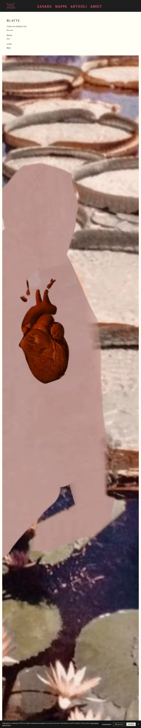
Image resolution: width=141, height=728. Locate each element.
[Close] (138, 724)
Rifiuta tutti (119, 724)
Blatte (9, 48)
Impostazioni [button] (106, 724)
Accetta (131, 724)
